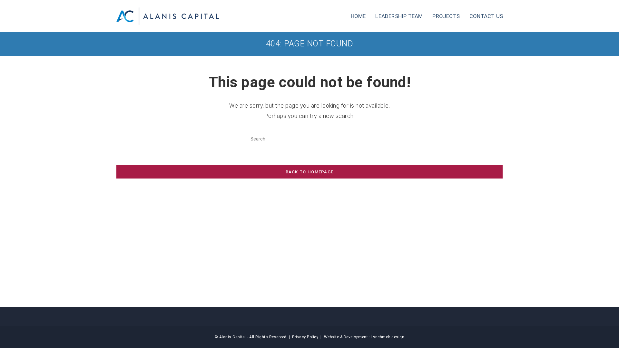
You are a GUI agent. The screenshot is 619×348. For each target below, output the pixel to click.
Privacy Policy (305, 337)
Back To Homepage (310, 171)
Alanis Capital (232, 337)
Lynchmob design (388, 337)
